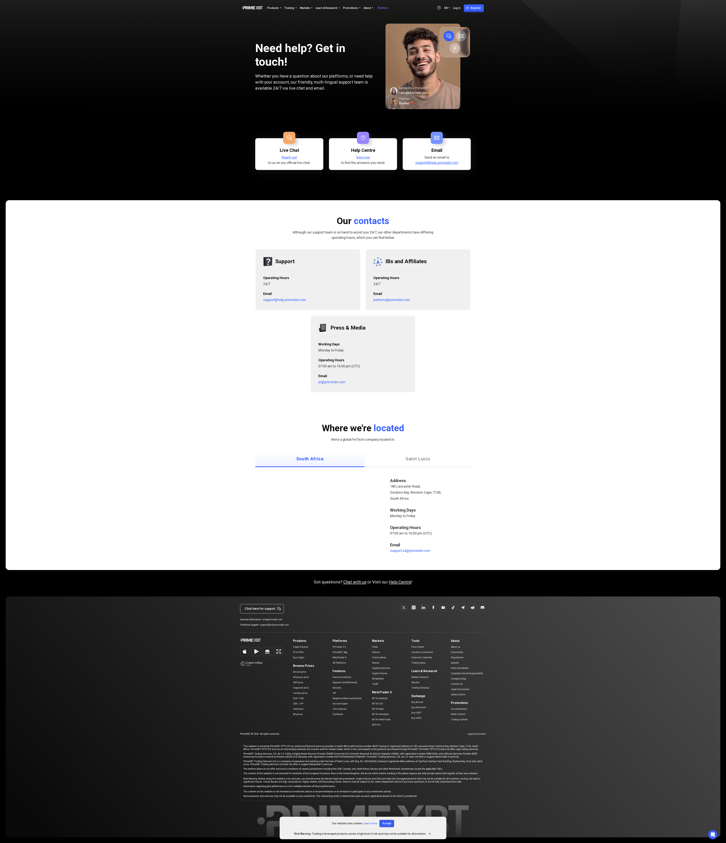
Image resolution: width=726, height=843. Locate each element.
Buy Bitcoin (417, 702)
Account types (340, 703)
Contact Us (457, 684)
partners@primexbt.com (391, 300)
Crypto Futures (300, 647)
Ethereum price (301, 677)
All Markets (378, 678)
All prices (298, 714)
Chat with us (354, 582)
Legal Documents (460, 689)
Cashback (338, 714)
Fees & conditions (342, 677)
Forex (375, 647)
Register (475, 7)
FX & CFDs (298, 652)
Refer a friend (458, 714)
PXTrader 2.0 (339, 647)
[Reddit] (472, 607)
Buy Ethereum (418, 707)
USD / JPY (298, 703)
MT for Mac (378, 709)
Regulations (457, 657)
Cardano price (300, 693)
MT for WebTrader (381, 719)
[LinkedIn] (423, 607)
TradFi (375, 684)
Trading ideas (418, 663)
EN (446, 7)
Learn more (370, 823)
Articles (415, 682)
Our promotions (459, 709)
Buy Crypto (298, 657)
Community (457, 652)
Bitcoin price (299, 672)
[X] (403, 607)
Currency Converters (422, 652)
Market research (420, 677)
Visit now (363, 157)
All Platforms (339, 663)
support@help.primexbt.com (436, 163)
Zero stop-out (340, 709)
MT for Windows (380, 714)
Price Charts (417, 647)
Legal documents (477, 734)
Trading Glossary (420, 687)
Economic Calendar (421, 657)
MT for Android (379, 698)
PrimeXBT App (340, 652)
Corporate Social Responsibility (467, 673)
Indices (376, 652)
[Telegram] (462, 607)
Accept (386, 823)
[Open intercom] (712, 834)
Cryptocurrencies (381, 668)
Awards (455, 663)
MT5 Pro (376, 725)
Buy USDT (416, 712)
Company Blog (458, 678)
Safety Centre (458, 694)
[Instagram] (413, 607)
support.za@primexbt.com (410, 551)
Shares (375, 663)
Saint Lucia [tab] (418, 458)
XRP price (298, 682)
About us (455, 647)
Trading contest (459, 719)
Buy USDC (416, 718)
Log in (457, 7)
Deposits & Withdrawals (345, 682)
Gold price (298, 709)
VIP (334, 693)
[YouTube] (443, 607)
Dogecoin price (301, 687)
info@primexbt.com (272, 619)
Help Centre (400, 582)
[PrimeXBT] (252, 8)
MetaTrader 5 (340, 657)
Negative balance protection (347, 698)
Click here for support (260, 608)
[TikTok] (453, 607)
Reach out (289, 157)
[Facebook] (433, 607)
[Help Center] (439, 7)
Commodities (379, 657)
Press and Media (459, 668)
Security (337, 687)
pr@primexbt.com (331, 382)
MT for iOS (377, 703)
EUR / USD (298, 698)
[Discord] (482, 607)
